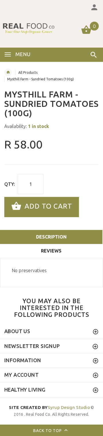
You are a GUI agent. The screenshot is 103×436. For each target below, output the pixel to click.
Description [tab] (51, 236)
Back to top (48, 430)
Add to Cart (47, 206)
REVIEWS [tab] (51, 250)
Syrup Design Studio (49, 407)
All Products (27, 72)
